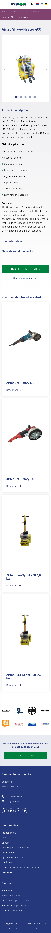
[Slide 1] (16, 97)
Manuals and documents (17, 251)
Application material (12, 857)
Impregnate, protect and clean (18, 900)
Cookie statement (34, 929)
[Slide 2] (21, 97)
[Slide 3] (25, 97)
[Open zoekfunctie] (32, 4)
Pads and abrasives (12, 910)
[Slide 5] (34, 97)
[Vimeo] (24, 810)
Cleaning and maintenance (16, 847)
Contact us (27, 755)
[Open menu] (4, 4)
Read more (12, 389)
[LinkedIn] (17, 810)
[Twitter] (11, 810)
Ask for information (27, 268)
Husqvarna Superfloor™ (14, 905)
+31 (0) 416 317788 (15, 796)
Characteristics (12, 241)
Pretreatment (9, 832)
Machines (7, 862)
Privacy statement (16, 929)
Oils (4, 837)
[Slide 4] (30, 97)
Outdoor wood (9, 852)
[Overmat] (18, 4)
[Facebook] (4, 810)
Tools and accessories (13, 895)
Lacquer (6, 842)
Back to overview (27, 278)
